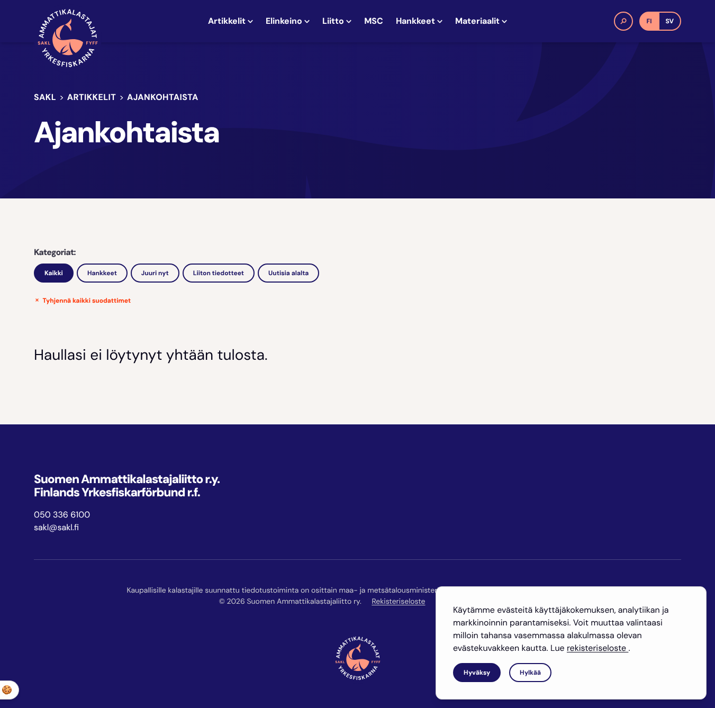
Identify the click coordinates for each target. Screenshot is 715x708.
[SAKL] (68, 38)
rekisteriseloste (597, 647)
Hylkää (530, 672)
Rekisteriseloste (398, 601)
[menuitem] (230, 21)
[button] (623, 21)
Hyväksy (477, 672)
